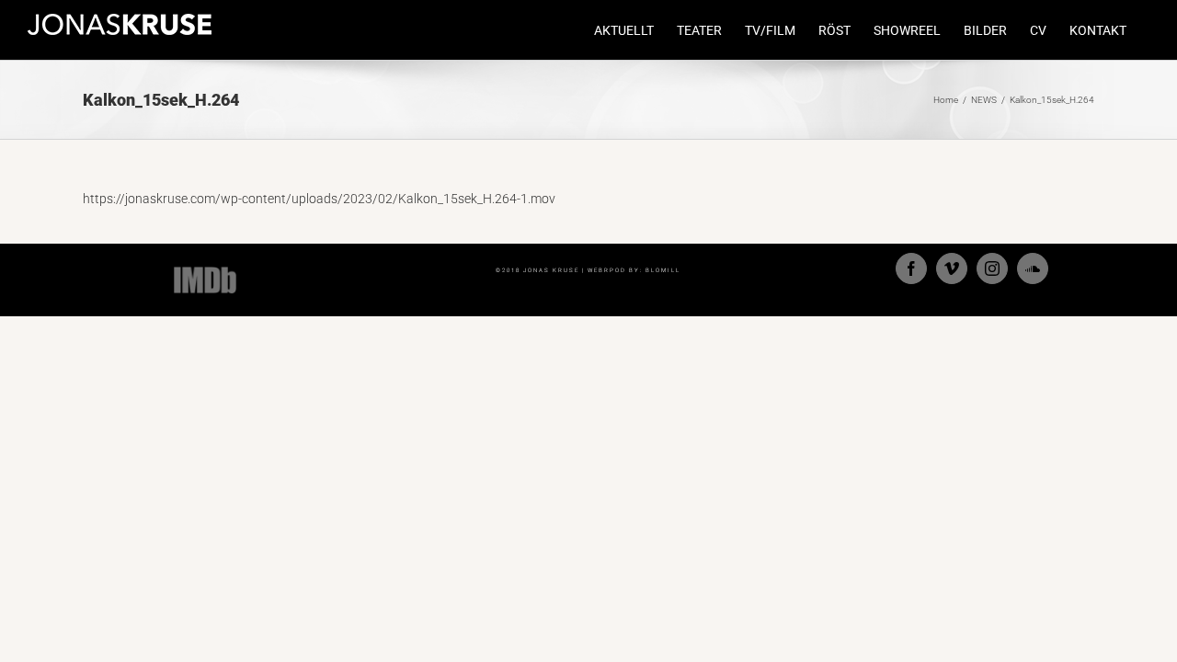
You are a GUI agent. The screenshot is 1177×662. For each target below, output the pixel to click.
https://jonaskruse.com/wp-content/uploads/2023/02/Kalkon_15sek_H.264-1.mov (319, 198)
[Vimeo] (951, 268)
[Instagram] (992, 268)
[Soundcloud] (1032, 268)
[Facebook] (911, 268)
